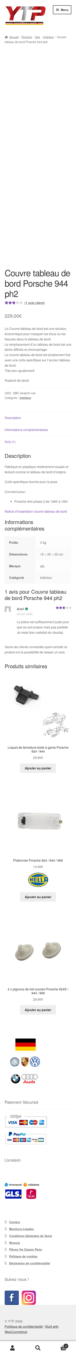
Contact (14, 1156)
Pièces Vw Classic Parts (25, 1184)
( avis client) (35, 378)
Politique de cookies (23, 1190)
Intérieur (48, 37)
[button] (7, 55)
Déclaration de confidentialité (29, 1197)
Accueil (13, 37)
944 (37, 37)
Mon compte (12, 1348)
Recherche (38, 1348)
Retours (14, 1177)
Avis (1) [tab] (10, 516)
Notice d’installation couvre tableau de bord (36, 586)
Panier (59, 1344)
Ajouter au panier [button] (38, 702)
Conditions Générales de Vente (30, 1170)
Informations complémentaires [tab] (26, 504)
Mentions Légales (21, 1163)
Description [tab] (13, 493)
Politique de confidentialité (24, 1260)
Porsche (26, 37)
